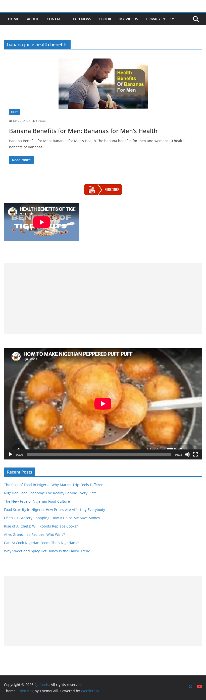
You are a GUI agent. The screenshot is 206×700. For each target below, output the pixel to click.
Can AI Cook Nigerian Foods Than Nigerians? (41, 542)
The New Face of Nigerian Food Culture (37, 501)
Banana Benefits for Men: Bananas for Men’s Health (83, 131)
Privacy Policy (160, 19)
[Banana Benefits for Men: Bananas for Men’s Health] (103, 84)
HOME (13, 19)
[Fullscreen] (195, 454)
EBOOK (105, 19)
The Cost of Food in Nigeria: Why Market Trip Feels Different (54, 484)
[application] (103, 403)
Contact (55, 19)
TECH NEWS (81, 19)
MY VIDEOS (128, 19)
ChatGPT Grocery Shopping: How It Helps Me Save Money (52, 517)
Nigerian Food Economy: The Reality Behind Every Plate (50, 493)
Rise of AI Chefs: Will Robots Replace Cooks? (41, 526)
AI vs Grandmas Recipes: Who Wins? (34, 534)
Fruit (14, 112)
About (33, 19)
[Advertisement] (103, 298)
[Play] (10, 454)
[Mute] (187, 454)
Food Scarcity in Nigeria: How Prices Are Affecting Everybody (54, 509)
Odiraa (41, 121)
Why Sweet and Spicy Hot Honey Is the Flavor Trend (47, 551)
